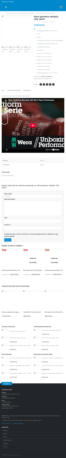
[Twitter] (60, 2)
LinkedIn (47, 84)
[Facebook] (58, 2)
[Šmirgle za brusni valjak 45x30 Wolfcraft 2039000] (37, 375)
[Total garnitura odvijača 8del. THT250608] (5, 375)
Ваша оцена (8, 194)
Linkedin (11, 412)
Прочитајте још (40, 251)
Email (53, 84)
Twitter (44, 84)
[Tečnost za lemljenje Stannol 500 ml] (5, 367)
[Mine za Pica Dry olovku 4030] (37, 340)
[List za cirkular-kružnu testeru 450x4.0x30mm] (37, 367)
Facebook (40, 84)
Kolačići (5, 437)
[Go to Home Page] (2, 13)
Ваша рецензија (9, 199)
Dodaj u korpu (18, 251)
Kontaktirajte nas (7, 440)
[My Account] (56, 7)
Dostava (5, 430)
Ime (6, 217)
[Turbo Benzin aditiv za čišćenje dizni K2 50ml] (37, 360)
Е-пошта (7, 224)
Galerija (5, 433)
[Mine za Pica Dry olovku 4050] (37, 347)
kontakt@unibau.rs (7, 402)
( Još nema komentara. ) (48, 22)
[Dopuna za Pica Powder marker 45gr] (5, 347)
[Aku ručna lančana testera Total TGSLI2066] (5, 360)
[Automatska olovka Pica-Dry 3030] (37, 332)
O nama (5, 446)
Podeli (36, 84)
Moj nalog (5, 443)
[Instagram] (63, 2)
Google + (50, 84)
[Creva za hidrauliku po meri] (5, 332)
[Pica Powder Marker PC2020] (5, 340)
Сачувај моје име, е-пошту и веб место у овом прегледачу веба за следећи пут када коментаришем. (31, 235)
